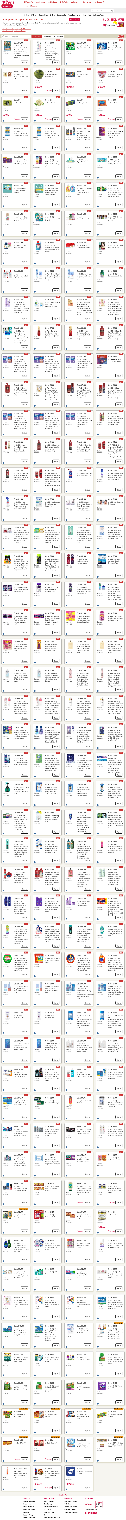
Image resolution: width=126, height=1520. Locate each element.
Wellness (34, 15)
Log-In (28, 6)
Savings (26, 15)
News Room (27, 1504)
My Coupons (58, 36)
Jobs (45, 1515)
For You (37, 36)
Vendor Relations (29, 1518)
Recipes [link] (49, 91)
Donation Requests (70, 1512)
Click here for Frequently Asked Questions (16, 29)
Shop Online (87, 15)
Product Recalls (28, 1507)
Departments (47, 36)
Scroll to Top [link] (63, 1495)
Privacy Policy (28, 1515)
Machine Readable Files (52, 1518)
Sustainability (61, 15)
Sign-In (24, 62)
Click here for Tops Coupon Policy (13, 31)
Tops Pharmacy (49, 1501)
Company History (29, 1501)
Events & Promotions (51, 1507)
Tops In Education (70, 1507)
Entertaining (43, 15)
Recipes (52, 15)
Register (34, 6)
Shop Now (7, 6)
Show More (74, 20)
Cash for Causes (70, 1509)
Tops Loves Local (75, 15)
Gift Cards (47, 1509)
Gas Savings (48, 1504)
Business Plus (49, 1512)
